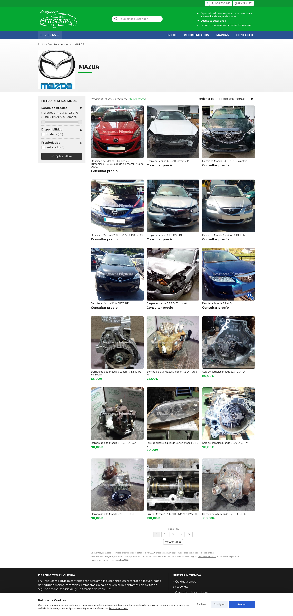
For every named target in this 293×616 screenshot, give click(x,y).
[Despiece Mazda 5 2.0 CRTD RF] (117, 274)
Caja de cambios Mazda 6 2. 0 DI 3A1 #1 (225, 442)
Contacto (181, 587)
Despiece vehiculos (207, 556)
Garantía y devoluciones (191, 592)
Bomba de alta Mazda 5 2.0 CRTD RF (113, 514)
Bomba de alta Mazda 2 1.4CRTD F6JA (113, 442)
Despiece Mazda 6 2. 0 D (217, 303)
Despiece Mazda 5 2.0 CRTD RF (110, 303)
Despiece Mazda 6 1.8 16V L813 (164, 235)
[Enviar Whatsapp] (207, 3)
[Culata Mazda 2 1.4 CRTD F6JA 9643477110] (173, 485)
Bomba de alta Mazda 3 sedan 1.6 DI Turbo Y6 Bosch (116, 373)
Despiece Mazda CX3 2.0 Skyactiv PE (168, 161)
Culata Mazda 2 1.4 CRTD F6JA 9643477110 (171, 514)
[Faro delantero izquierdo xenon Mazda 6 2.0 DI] (173, 413)
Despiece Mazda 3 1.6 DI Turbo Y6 (166, 303)
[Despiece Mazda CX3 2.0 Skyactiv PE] (173, 131)
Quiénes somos (185, 581)
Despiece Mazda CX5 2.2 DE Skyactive (224, 161)
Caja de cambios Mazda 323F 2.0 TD (223, 371)
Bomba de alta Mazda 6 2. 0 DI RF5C (224, 514)
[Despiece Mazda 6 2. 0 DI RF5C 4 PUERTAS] (117, 206)
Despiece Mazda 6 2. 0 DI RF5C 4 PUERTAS (117, 235)
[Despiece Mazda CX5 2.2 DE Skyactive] (228, 131)
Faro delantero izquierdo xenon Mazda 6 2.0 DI (172, 444)
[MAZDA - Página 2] (181, 534)
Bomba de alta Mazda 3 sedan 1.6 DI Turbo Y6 (171, 373)
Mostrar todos (137, 98)
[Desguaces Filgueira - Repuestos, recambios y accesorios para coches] (58, 19)
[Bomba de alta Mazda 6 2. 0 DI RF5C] (228, 485)
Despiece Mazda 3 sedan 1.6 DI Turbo (224, 235)
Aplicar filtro (63, 156)
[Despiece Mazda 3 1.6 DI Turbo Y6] (173, 274)
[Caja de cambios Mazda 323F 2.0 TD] (228, 342)
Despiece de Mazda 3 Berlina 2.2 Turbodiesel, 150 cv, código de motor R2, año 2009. (117, 164)
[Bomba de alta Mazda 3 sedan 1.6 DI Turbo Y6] (173, 342)
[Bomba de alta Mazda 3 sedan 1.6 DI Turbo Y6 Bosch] (117, 342)
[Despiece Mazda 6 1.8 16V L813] (173, 206)
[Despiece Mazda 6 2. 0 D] (228, 274)
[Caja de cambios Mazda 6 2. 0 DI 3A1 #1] (228, 413)
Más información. (118, 608)
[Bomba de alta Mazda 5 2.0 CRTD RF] (117, 485)
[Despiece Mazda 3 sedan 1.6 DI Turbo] (228, 206)
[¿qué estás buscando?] (137, 18)
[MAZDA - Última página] (189, 534)
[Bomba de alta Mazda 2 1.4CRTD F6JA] (117, 413)
